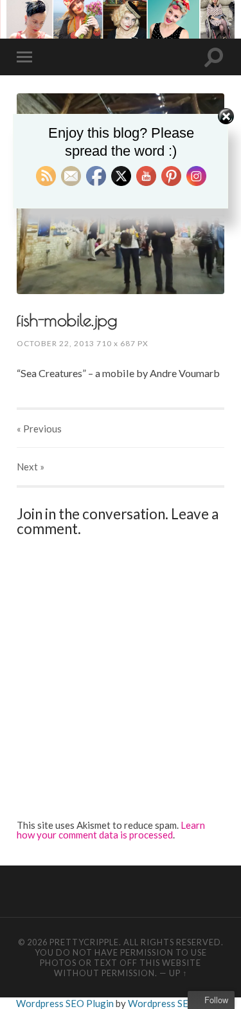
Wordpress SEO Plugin (66, 1003)
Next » (30, 466)
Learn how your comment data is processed (111, 829)
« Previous (39, 428)
